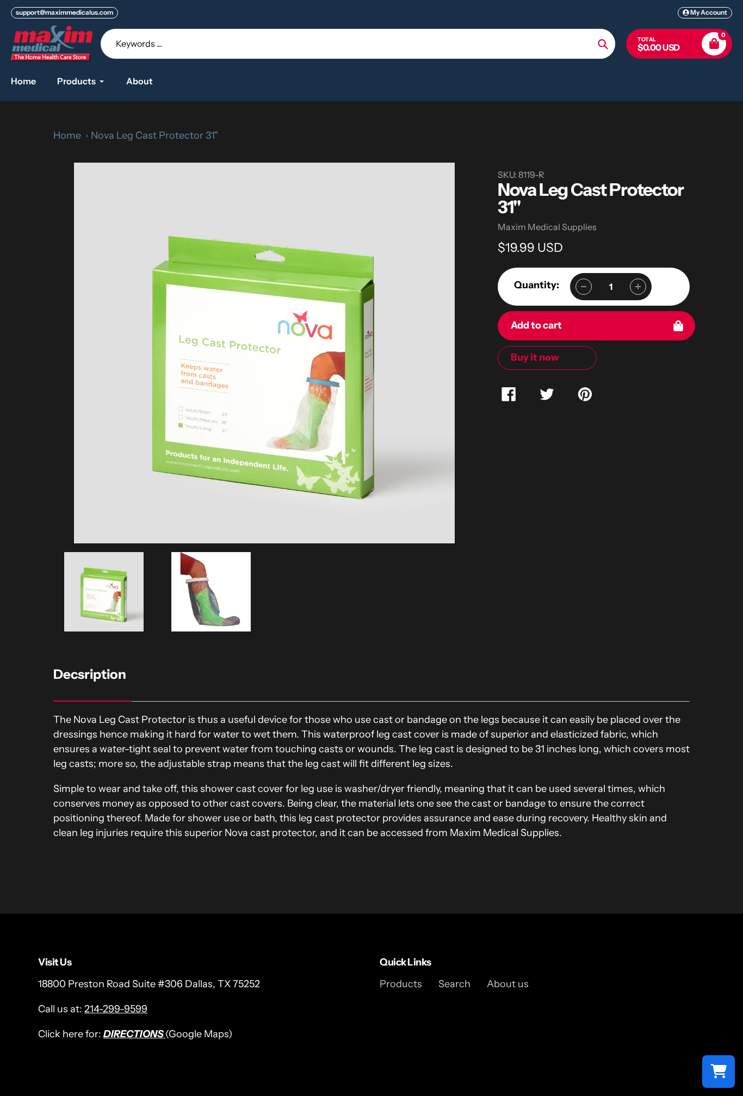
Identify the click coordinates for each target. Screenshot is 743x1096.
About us (508, 984)
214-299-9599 (115, 1009)
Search (454, 984)
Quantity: (536, 285)
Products (401, 984)
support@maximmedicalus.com (64, 12)
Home (67, 135)
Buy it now (535, 357)
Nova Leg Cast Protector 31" (154, 135)
